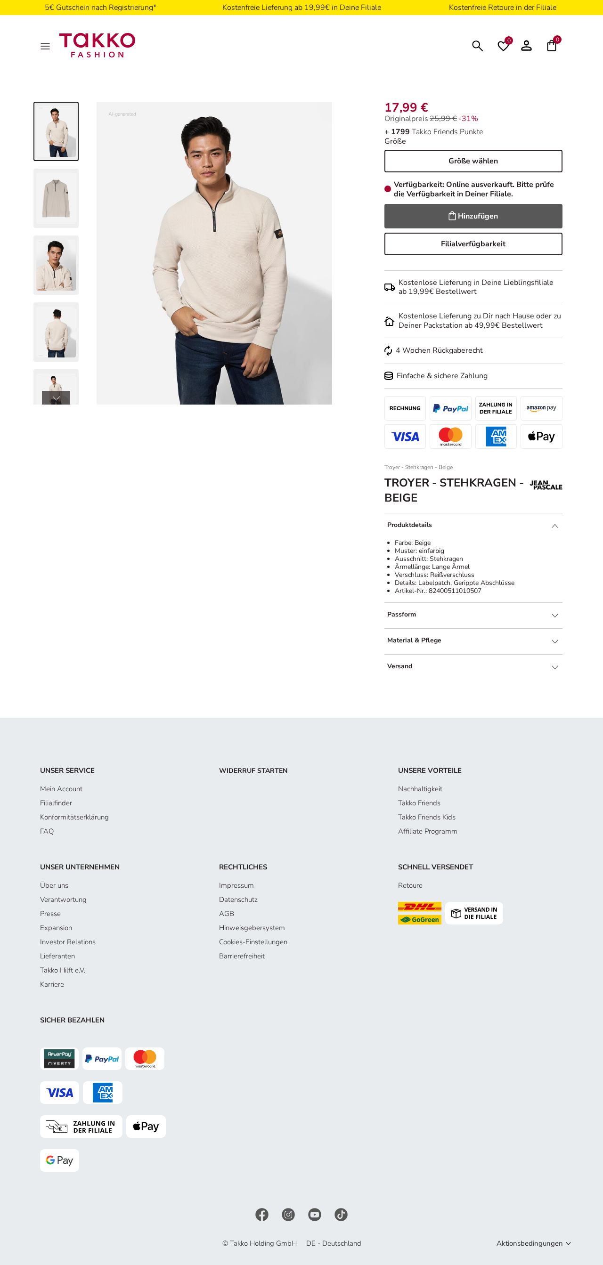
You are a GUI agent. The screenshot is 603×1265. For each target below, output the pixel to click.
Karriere (52, 984)
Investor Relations (68, 942)
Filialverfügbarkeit (473, 244)
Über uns (54, 885)
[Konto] (526, 45)
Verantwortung (63, 899)
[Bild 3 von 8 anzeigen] (56, 265)
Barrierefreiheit (242, 956)
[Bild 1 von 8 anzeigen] (56, 131)
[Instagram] (289, 1214)
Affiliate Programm (427, 831)
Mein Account (61, 789)
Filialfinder (56, 803)
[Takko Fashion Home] (97, 44)
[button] (56, 398)
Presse (50, 913)
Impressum (236, 885)
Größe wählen (473, 161)
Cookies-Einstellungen (253, 942)
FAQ (47, 831)
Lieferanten (57, 956)
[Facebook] (262, 1214)
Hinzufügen (478, 216)
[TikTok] (341, 1214)
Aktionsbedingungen (530, 1243)
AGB (226, 913)
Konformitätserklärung (74, 817)
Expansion (56, 928)
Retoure (410, 885)
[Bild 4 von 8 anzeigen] (56, 332)
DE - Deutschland (333, 1243)
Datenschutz (238, 899)
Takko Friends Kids (427, 817)
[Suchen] (477, 45)
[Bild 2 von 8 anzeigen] (56, 198)
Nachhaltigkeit (420, 789)
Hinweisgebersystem (252, 928)
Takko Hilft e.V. (62, 970)
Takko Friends (419, 803)
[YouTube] (315, 1214)
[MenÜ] (46, 45)
